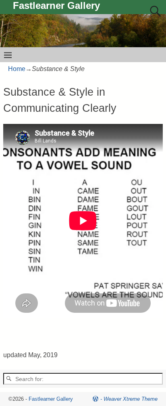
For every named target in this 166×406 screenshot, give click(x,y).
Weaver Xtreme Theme (131, 399)
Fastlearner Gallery (56, 5)
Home (16, 68)
